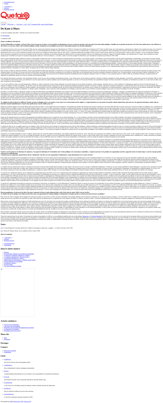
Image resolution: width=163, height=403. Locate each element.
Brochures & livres (9, 9)
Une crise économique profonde (12, 266)
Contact (6, 3)
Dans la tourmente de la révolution (13, 261)
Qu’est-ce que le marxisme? (11, 324)
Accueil (3, 24)
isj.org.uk (6, 377)
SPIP (11, 401)
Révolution (7, 339)
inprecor (6, 371)
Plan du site (17, 401)
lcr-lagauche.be (8, 382)
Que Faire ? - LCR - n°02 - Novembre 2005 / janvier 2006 (32, 24)
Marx (5, 338)
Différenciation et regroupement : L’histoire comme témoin (19, 260)
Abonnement (7, 245)
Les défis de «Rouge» (10, 263)
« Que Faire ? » (8, 6)
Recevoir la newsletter (10, 350)
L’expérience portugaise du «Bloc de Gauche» (16, 257)
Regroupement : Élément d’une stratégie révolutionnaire (19, 254)
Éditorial (6, 252)
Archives (6, 8)
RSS (22, 401)
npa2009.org (7, 359)
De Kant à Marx (8, 264)
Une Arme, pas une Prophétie (12, 326)
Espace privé (27, 401)
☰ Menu (50, 24)
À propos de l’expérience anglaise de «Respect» (17, 255)
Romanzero (86, 216)
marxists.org (7, 388)
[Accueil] (15, 20)
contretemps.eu (8, 365)
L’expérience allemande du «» (14, 258)
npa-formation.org (9, 394)
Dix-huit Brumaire (97, 216)
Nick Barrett (6, 35)
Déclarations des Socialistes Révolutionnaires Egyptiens (19, 327)
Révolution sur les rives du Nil (12, 330)
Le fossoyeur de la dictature (11, 329)
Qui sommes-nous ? (9, 2)
